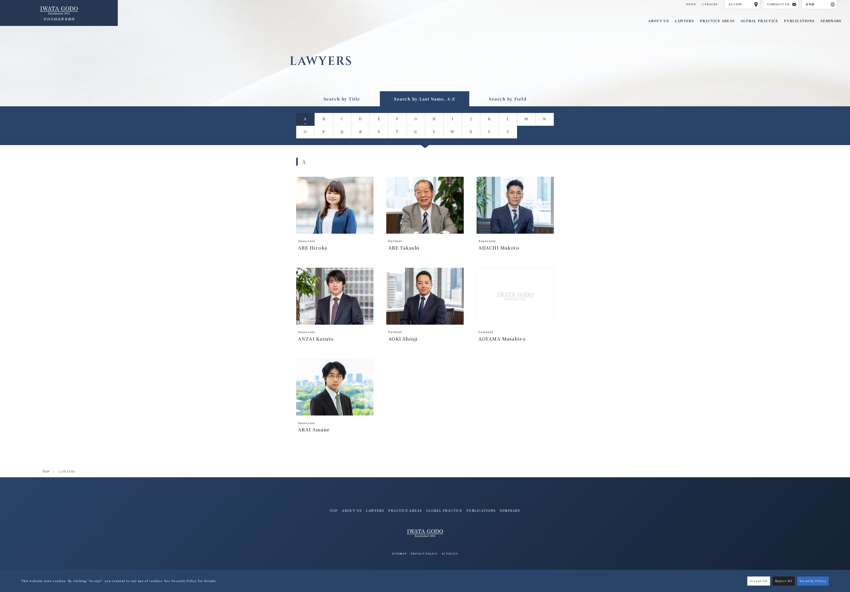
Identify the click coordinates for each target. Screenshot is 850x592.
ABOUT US (352, 510)
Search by (342, 99)
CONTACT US (778, 4)
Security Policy (813, 581)
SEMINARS (510, 510)
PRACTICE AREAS (405, 510)
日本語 (810, 4)
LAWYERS (375, 510)
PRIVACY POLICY (424, 553)
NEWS (691, 4)
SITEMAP (399, 553)
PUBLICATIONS (481, 510)
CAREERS (709, 4)
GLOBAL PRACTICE (759, 20)
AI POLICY (450, 553)
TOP (46, 471)
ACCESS (735, 4)
